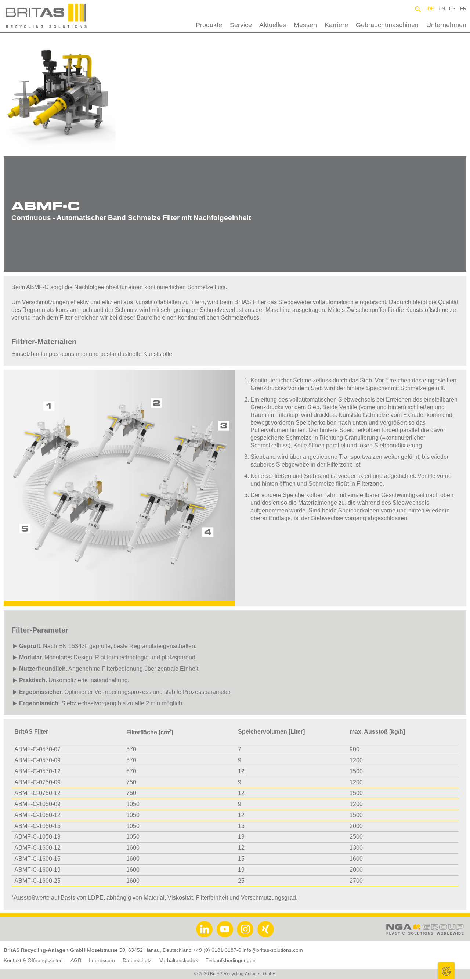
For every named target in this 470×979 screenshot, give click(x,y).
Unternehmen (446, 25)
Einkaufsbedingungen (230, 960)
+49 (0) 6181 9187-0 (217, 950)
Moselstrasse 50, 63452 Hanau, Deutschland (139, 950)
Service (241, 25)
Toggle (446, 970)
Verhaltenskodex (178, 960)
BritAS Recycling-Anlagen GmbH (63, 16)
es (452, 8)
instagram (245, 929)
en (441, 8)
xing (265, 929)
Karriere (336, 25)
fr (463, 8)
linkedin (204, 929)
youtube (225, 929)
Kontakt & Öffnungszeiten (33, 960)
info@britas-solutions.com (273, 950)
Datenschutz (137, 960)
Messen (305, 25)
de (430, 8)
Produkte (209, 25)
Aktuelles (272, 25)
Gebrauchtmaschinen (387, 25)
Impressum (102, 960)
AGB (75, 960)
